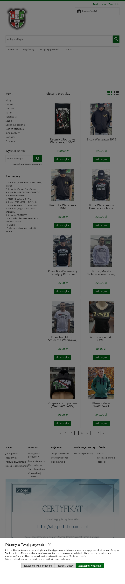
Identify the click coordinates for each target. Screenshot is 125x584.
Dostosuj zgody (65, 565)
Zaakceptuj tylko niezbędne (38, 565)
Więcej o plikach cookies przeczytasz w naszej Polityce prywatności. (37, 558)
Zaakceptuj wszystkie (89, 565)
